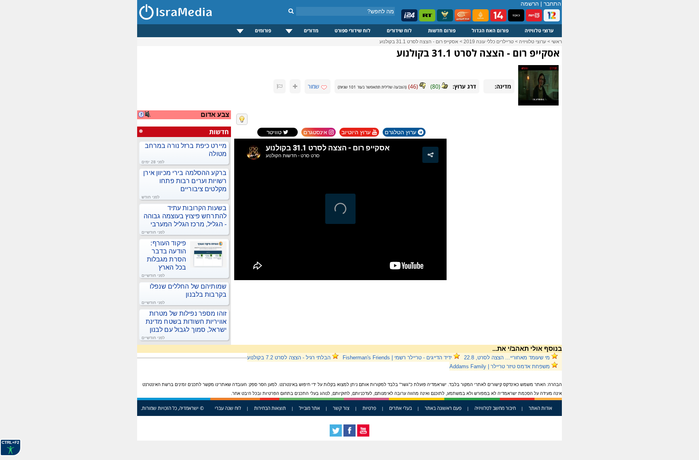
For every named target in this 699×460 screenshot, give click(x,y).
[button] (430, 155)
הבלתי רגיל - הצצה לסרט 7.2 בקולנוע (288, 357)
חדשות (219, 131)
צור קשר (341, 408)
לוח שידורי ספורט (353, 30)
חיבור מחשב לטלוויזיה (495, 408)
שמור (313, 86)
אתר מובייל (309, 408)
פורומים (263, 30)
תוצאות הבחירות (270, 408)
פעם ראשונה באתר (443, 408)
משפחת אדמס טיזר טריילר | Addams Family (499, 366)
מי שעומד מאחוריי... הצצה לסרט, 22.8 (507, 357)
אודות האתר (540, 408)
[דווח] (279, 86)
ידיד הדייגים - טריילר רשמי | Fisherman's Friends (397, 357)
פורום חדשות (441, 30)
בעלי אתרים (400, 408)
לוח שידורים (399, 30)
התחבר (552, 3)
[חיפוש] (291, 11)
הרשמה (530, 3)
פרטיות (369, 408)
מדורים (311, 30)
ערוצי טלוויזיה (539, 30)
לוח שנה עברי (228, 408)
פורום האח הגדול (490, 30)
